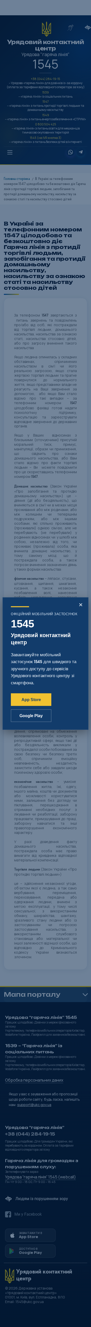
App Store (31, 699)
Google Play (31, 716)
